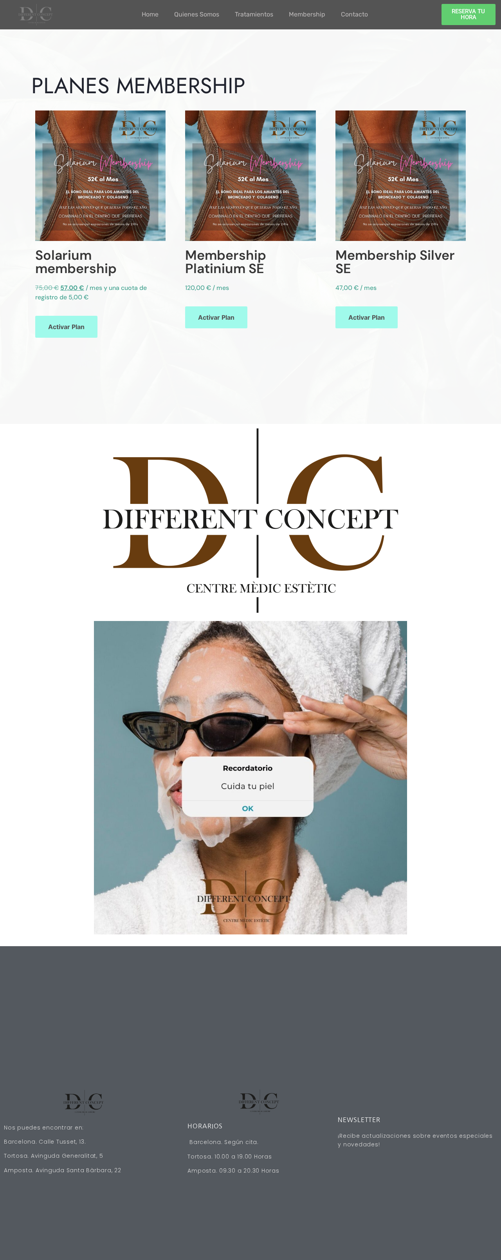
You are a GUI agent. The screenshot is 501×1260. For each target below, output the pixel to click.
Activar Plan (66, 327)
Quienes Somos (196, 14)
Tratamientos (254, 14)
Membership (307, 14)
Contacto (354, 14)
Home (150, 14)
